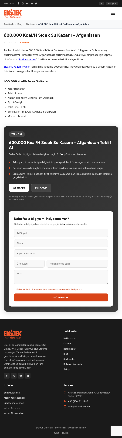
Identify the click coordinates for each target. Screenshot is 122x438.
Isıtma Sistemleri (12, 408)
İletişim (67, 369)
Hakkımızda (69, 338)
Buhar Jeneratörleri (14, 403)
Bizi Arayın (41, 187)
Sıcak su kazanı (27, 59)
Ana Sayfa (9, 24)
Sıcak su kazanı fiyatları (17, 66)
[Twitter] (36, 3)
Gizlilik (65, 433)
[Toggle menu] (114, 13)
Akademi (30, 24)
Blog (19, 24)
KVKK (56, 433)
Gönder (59, 297)
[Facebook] (18, 3)
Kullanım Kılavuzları (73, 364)
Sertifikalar (69, 359)
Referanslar (69, 348)
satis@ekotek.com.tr (79, 406)
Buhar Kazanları (12, 392)
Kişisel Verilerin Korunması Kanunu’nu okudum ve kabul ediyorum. (50, 289)
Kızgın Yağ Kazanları (14, 397)
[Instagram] (23, 3)
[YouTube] (27, 3)
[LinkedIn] (32, 3)
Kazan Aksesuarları (14, 413)
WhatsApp (19, 187)
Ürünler (67, 343)
